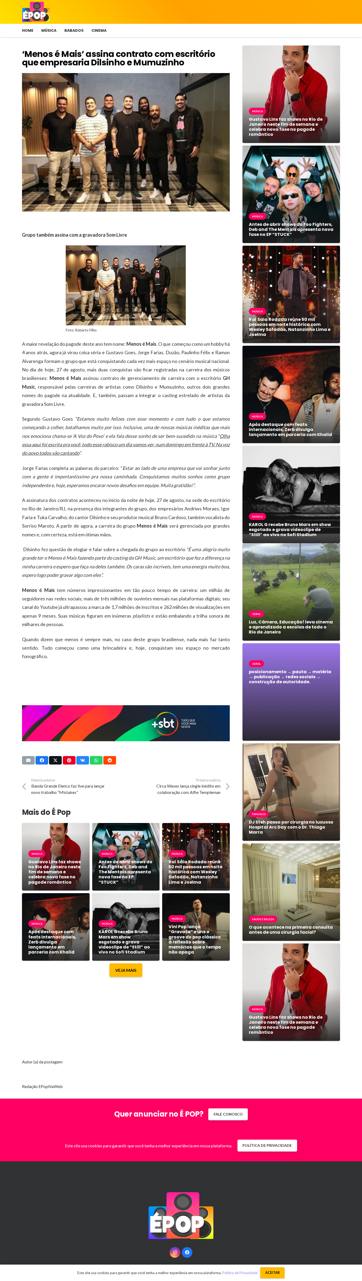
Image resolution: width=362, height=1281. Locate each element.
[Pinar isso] (69, 760)
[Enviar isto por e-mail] (28, 760)
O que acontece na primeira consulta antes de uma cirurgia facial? (291, 929)
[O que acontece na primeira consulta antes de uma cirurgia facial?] (291, 847)
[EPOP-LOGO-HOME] (36, 12)
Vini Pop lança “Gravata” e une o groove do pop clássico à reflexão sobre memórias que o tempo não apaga (195, 939)
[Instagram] (175, 1252)
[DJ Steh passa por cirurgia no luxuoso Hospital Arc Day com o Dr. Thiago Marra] (291, 747)
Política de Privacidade (240, 1273)
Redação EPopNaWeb (42, 1086)
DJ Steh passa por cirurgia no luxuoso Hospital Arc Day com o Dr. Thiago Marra (291, 827)
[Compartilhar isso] (42, 760)
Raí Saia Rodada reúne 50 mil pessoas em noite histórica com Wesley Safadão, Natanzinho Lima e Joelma (195, 872)
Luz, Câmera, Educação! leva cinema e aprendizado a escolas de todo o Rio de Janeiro (291, 627)
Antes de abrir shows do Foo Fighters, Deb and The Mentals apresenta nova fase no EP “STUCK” (125, 872)
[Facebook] (187, 1252)
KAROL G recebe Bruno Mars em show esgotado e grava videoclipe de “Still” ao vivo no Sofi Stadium (124, 942)
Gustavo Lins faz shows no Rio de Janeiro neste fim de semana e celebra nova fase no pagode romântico (54, 872)
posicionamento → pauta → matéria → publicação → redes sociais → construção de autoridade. (290, 677)
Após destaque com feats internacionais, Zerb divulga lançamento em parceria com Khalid (52, 942)
